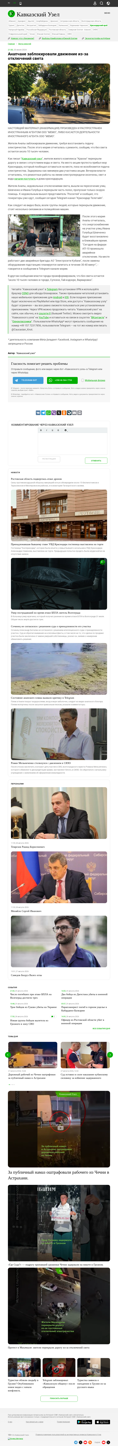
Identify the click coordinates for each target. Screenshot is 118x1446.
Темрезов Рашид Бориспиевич (28, 846)
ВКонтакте (97, 317)
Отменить (96, 461)
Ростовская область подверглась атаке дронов (36, 478)
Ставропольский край (17, 34)
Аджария (21, 21)
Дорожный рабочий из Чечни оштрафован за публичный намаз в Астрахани (32, 1076)
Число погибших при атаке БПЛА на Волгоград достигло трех (31, 995)
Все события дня (101, 1028)
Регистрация (49, 459)
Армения (54, 21)
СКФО (95, 30)
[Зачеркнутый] (58, 430)
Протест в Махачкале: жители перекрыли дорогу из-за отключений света (48, 1347)
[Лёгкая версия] (20, 3)
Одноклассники (21, 321)
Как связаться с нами (34, 1422)
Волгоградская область (91, 21)
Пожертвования (63, 1422)
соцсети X (45, 313)
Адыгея (31, 21)
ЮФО (69, 34)
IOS (67, 297)
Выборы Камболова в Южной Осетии (59, 38)
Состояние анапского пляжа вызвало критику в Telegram (42, 697)
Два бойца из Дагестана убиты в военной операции (84, 995)
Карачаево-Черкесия (79, 25)
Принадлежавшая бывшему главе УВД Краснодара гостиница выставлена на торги (57, 544)
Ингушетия (31, 25)
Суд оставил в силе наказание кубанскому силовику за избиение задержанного (84, 1076)
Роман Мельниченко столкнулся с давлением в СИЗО (41, 763)
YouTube (44, 317)
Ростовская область (57, 30)
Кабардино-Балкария (47, 25)
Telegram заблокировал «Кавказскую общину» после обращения (59, 1383)
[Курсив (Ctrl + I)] (47, 430)
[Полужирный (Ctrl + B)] (41, 430)
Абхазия (11, 21)
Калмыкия (63, 25)
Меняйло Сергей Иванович (26, 911)
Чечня (32, 34)
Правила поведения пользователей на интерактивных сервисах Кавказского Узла (68, 1435)
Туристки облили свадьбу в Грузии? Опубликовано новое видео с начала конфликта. (23, 1385)
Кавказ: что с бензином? (22, 38)
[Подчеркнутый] (52, 430)
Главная (11, 44)
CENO (25, 293)
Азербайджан (42, 21)
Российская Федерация (36, 30)
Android (57, 297)
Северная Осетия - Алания (79, 30)
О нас (10, 1422)
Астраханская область (69, 21)
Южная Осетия (43, 34)
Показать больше (59, 1398)
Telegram (52, 289)
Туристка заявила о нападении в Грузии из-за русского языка (91, 1383)
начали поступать (25, 178)
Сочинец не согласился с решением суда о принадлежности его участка (51, 626)
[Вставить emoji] (65, 430)
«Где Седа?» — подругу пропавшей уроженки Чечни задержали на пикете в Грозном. (55, 1264)
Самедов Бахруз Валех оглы (26, 975)
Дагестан (20, 25)
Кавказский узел (32, 158)
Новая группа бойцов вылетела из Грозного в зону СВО (29, 1022)
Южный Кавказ (58, 34)
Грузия (11, 25)
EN (15, 3)
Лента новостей (24, 44)
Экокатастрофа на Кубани (97, 38)
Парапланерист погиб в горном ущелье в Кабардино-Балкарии (84, 1008)
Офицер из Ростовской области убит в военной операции (82, 1021)
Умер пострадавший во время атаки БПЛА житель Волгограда (45, 612)
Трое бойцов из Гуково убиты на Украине (33, 1007)
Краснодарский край (98, 25)
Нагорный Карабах (16, 30)
